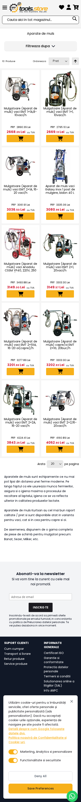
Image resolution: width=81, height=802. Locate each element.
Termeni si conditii (57, 676)
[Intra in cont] (68, 8)
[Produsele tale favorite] (61, 8)
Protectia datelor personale (56, 669)
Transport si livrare (17, 654)
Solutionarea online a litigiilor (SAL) (59, 683)
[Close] (71, 701)
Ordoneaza (39, 61)
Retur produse (14, 659)
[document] (40, 747)
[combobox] (40, 20)
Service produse (15, 664)
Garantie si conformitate (54, 660)
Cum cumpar (14, 649)
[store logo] (33, 7)
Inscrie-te (40, 607)
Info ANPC (51, 690)
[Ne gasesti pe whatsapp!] (72, 796)
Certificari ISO (54, 653)
